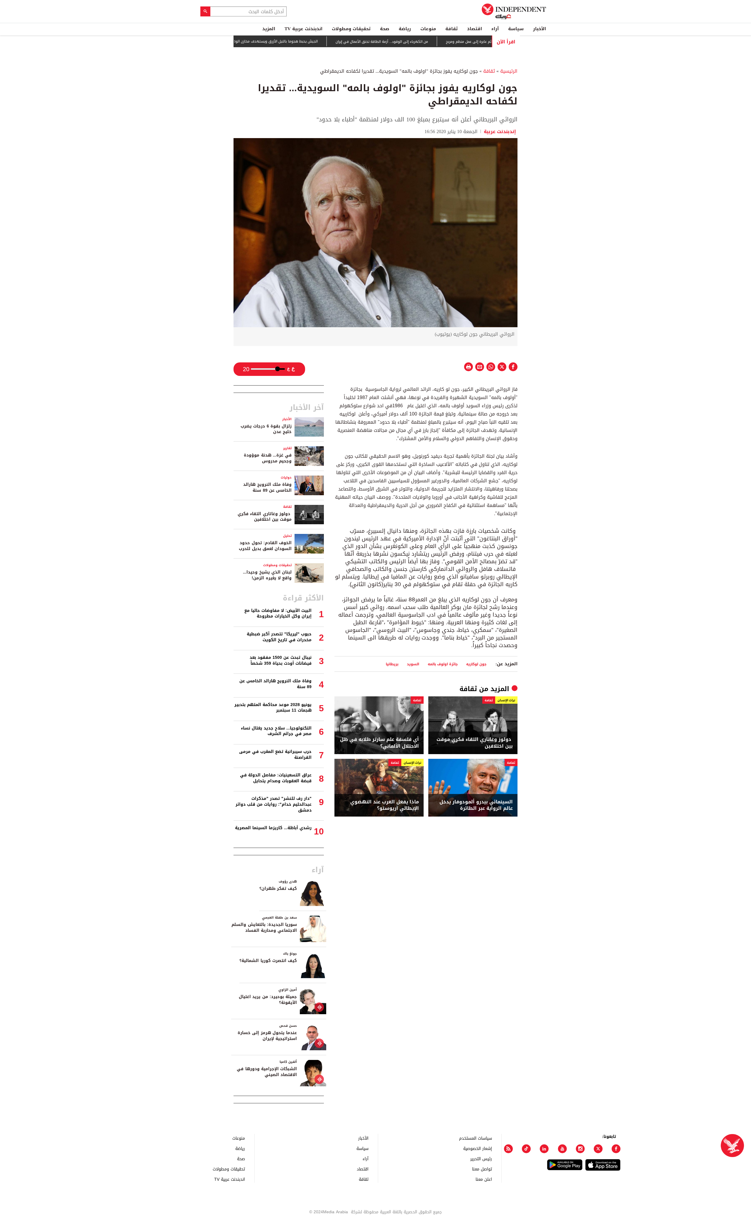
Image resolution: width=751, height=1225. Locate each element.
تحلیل (287, 536)
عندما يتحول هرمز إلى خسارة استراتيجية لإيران (267, 1036)
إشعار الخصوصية (477, 1148)
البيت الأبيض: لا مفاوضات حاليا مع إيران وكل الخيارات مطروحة (278, 613)
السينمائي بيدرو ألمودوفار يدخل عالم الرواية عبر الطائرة (476, 805)
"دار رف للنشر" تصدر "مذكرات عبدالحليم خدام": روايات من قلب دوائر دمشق (274, 804)
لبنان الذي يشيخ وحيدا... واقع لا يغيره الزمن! (267, 575)
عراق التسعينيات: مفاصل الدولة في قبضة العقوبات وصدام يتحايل (276, 778)
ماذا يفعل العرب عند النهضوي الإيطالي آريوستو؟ (384, 805)
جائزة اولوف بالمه (443, 664)
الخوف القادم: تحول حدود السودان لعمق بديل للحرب (265, 546)
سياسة (516, 29)
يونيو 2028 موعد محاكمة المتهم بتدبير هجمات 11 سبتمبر (273, 708)
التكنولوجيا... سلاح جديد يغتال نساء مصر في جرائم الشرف (276, 731)
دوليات (286, 477)
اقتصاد (474, 29)
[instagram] (580, 1148)
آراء (495, 29)
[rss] (508, 1148)
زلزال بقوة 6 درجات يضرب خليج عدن (266, 429)
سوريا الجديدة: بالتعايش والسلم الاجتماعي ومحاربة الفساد (264, 927)
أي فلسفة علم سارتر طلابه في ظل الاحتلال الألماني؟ (379, 742)
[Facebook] (616, 1148)
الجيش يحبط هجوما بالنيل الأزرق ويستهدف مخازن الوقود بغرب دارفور (296, 41)
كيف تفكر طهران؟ (278, 889)
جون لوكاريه (476, 664)
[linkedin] (544, 1148)
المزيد (268, 29)
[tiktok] (526, 1148)
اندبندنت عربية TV (303, 29)
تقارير (287, 448)
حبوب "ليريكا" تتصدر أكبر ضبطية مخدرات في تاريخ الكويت (279, 637)
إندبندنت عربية (499, 131)
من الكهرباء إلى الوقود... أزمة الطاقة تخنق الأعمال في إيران (413, 41)
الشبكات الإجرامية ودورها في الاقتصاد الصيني (267, 1072)
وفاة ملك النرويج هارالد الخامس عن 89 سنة (267, 487)
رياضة (405, 29)
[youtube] (562, 1148)
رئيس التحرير (481, 1158)
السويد (413, 664)
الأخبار (539, 29)
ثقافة (451, 29)
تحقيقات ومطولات (351, 29)
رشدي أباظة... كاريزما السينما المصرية (273, 828)
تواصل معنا (482, 1169)
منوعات (428, 29)
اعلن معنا (484, 1179)
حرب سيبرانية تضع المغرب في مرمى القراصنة (275, 754)
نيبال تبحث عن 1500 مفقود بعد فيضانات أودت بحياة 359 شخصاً (281, 660)
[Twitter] (598, 1148)
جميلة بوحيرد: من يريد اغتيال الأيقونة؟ (268, 1000)
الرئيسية (508, 71)
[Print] (468, 366)
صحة (384, 29)
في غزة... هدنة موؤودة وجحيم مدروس (268, 458)
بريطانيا (392, 664)
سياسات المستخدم (475, 1138)
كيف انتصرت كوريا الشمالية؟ (268, 961)
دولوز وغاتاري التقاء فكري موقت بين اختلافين (475, 742)
